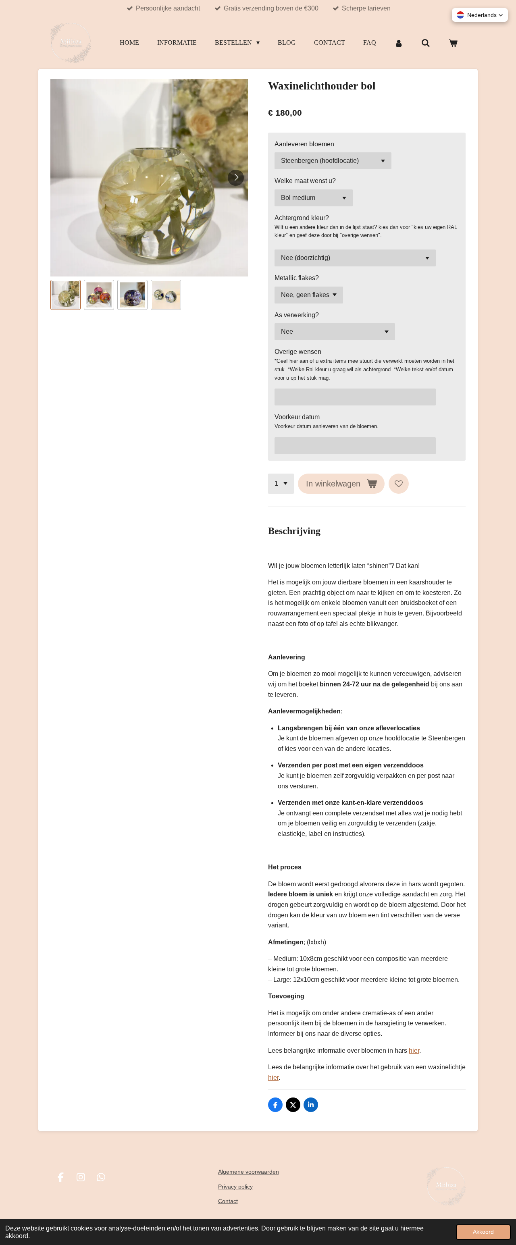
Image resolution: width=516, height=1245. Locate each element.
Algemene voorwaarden (248, 1171)
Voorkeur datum (297, 417)
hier (414, 1050)
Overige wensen (298, 351)
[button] (65, 295)
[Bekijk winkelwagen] (453, 42)
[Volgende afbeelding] (236, 178)
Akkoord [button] (483, 1231)
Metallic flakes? (297, 277)
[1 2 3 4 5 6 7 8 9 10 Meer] (281, 484)
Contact (228, 1201)
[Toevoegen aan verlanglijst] (399, 484)
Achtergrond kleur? (302, 217)
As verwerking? (297, 315)
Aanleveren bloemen (304, 144)
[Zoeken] (425, 42)
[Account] (398, 42)
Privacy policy (235, 1186)
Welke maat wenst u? (305, 180)
